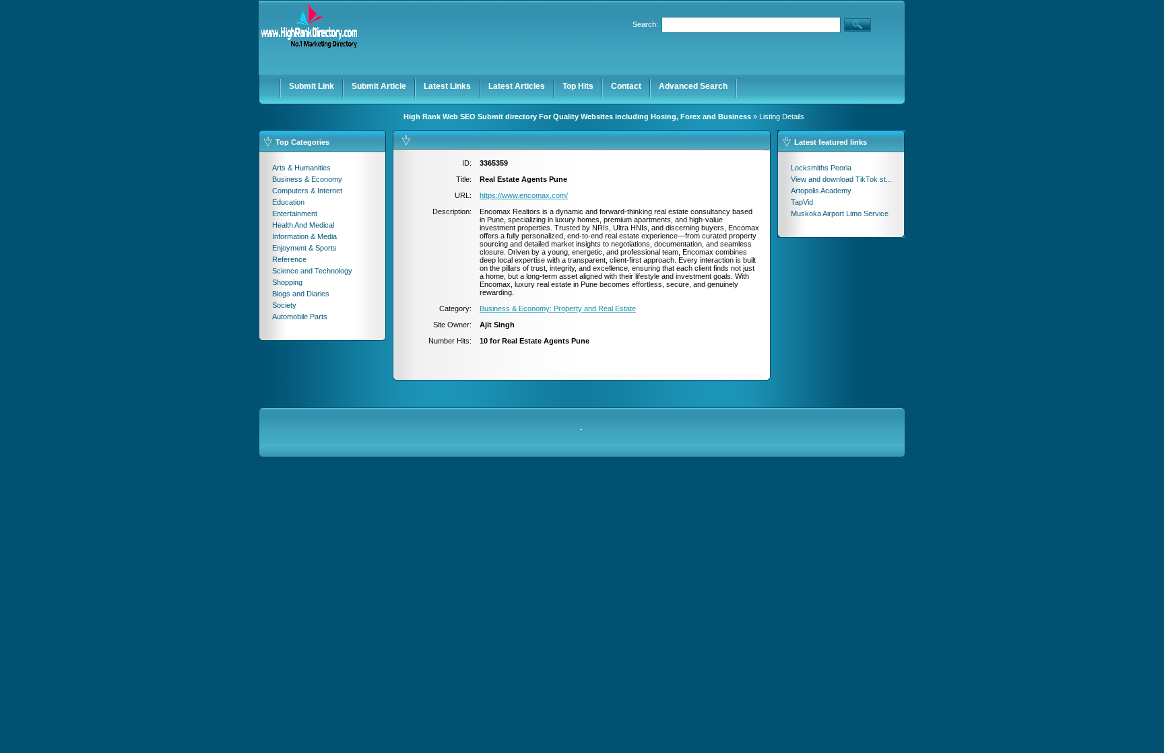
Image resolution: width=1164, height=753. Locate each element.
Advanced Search (693, 86)
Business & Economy (307, 179)
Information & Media (304, 236)
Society (284, 305)
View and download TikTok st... (841, 179)
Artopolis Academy (821, 191)
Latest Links (447, 86)
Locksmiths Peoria (821, 168)
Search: (645, 24)
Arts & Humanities (301, 168)
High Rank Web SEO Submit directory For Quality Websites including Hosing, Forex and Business (577, 116)
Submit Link (311, 86)
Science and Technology (312, 271)
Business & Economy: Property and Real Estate (558, 308)
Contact (626, 86)
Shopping (287, 282)
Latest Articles (516, 86)
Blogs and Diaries (300, 294)
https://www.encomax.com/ (524, 195)
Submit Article (379, 86)
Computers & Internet (307, 191)
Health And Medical (303, 225)
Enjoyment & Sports (304, 248)
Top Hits (577, 86)
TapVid (802, 202)
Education (288, 202)
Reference (289, 259)
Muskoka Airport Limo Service (839, 213)
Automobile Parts (299, 317)
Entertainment (294, 213)
